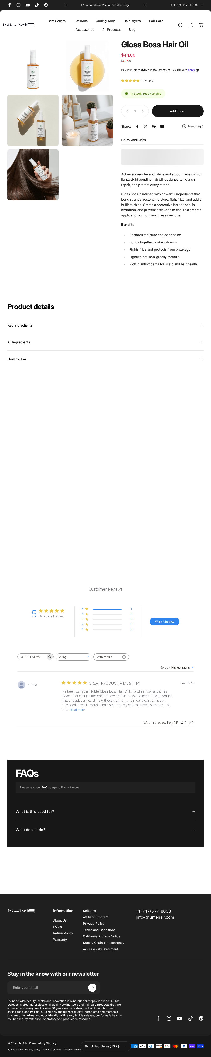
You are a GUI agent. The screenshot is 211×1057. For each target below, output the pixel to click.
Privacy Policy (94, 923)
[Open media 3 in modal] (33, 120)
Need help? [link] (196, 126)
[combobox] (187, 5)
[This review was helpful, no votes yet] (182, 722)
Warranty (60, 940)
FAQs (45, 787)
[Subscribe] (92, 988)
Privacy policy (32, 1049)
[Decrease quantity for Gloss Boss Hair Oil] (126, 111)
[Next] (144, 5)
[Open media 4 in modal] (87, 120)
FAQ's (57, 927)
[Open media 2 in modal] (87, 66)
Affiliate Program (95, 917)
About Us (60, 920)
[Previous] (66, 5)
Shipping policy (72, 1049)
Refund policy (15, 1049)
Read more (77, 710)
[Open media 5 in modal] (33, 174)
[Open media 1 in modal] (33, 66)
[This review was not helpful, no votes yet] (189, 722)
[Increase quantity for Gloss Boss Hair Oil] (144, 111)
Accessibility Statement (100, 949)
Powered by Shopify (42, 1043)
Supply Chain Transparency (103, 943)
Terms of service (52, 1049)
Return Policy (63, 933)
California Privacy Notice (102, 936)
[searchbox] (32, 657)
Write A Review (164, 622)
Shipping (89, 911)
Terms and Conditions (99, 930)
